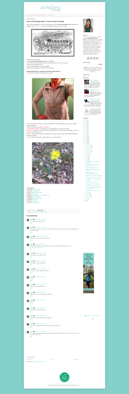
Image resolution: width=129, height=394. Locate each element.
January (87, 196)
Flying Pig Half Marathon (95, 108)
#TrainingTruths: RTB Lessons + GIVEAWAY (95, 99)
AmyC (31, 219)
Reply (31, 223)
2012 (85, 199)
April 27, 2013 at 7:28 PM (40, 323)
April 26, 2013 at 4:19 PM (40, 292)
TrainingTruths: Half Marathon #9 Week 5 (93, 180)
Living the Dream (36, 190)
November (88, 147)
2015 (85, 140)
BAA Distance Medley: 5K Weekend (93, 175)
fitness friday (44, 212)
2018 (85, 134)
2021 (85, 129)
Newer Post (30, 359)
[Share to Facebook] (41, 210)
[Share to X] (40, 210)
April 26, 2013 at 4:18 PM (40, 268)
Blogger (78, 385)
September (88, 151)
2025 (85, 121)
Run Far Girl (34, 199)
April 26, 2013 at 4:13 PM (40, 261)
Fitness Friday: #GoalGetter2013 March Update (92, 188)
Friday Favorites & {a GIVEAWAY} (94, 90)
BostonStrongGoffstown (91, 167)
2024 (85, 123)
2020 (85, 131)
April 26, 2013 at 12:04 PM (40, 244)
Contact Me (50, 15)
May (87, 158)
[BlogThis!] (39, 210)
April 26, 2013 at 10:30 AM (40, 236)
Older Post (76, 359)
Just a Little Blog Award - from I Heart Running (92, 165)
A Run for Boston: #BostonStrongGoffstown (92, 173)
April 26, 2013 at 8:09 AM (40, 219)
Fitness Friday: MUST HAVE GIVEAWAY (94, 81)
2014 (85, 142)
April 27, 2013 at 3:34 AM (40, 315)
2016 (85, 138)
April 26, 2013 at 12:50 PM (40, 253)
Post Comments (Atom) (38, 361)
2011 (85, 200)
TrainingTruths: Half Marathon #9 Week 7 (93, 162)
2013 (85, 143)
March (87, 193)
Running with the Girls (36, 202)
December (88, 145)
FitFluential (38, 212)
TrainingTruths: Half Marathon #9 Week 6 (93, 170)
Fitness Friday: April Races (91, 182)
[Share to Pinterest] (42, 210)
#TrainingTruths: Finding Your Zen (93, 190)
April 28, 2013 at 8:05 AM (40, 331)
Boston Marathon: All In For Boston (93, 177)
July (87, 154)
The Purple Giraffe (36, 189)
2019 (85, 132)
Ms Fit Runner (34, 201)
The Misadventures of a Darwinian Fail (41, 195)
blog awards (33, 212)
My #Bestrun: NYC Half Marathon (93, 184)
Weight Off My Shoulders (36, 192)
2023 (85, 125)
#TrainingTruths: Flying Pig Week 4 (93, 185)
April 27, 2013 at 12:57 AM (40, 308)
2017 (85, 136)
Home (26, 15)
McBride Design (34, 193)
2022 (85, 127)
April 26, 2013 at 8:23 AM (40, 227)
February (88, 194)
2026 (85, 120)
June (87, 156)
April (87, 160)
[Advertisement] (91, 304)
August (87, 152)
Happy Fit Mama (35, 196)
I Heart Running (38, 26)
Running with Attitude (37, 198)
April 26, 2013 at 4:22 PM (40, 300)
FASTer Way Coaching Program (38, 15)
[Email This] (37, 210)
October (88, 149)
